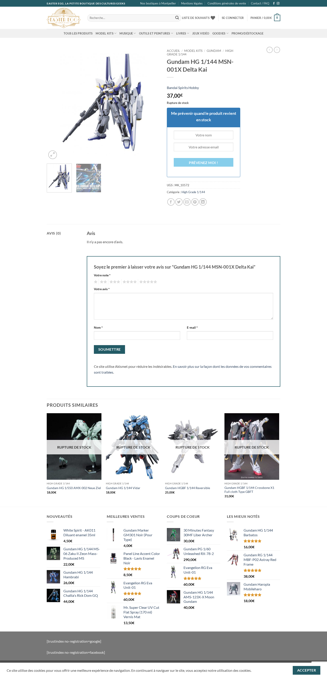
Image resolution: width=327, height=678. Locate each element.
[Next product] (269, 50)
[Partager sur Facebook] (171, 202)
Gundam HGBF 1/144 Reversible (187, 488)
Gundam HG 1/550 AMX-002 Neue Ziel (74, 488)
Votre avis (102, 289)
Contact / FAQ (260, 3)
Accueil (173, 51)
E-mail (192, 327)
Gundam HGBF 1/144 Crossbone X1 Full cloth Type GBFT (249, 490)
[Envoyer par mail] (187, 202)
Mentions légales (192, 3)
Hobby (193, 87)
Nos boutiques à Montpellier (158, 3)
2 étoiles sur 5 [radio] (103, 282)
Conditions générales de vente (227, 3)
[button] (233, 18)
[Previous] (54, 103)
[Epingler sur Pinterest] (195, 202)
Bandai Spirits (177, 87)
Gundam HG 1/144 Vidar (123, 488)
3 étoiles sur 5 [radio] (114, 282)
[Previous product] (277, 50)
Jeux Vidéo (200, 33)
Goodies (219, 33)
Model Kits (104, 33)
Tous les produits (78, 33)
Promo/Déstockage (247, 33)
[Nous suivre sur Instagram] (278, 3)
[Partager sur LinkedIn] (203, 202)
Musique (126, 33)
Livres (181, 33)
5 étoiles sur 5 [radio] (147, 282)
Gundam (214, 51)
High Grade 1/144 (193, 192)
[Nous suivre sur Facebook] (273, 3)
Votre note (102, 275)
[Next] (152, 103)
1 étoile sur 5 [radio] (95, 282)
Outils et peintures (154, 33)
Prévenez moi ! (203, 163)
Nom (98, 327)
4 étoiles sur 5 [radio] (129, 282)
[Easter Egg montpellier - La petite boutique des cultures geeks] (64, 18)
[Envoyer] (177, 18)
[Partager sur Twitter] (179, 202)
